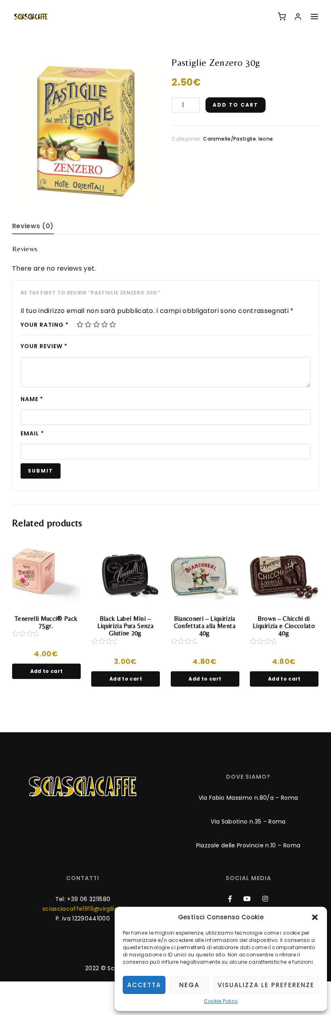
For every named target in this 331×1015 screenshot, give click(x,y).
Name (32, 399)
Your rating (45, 325)
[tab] (33, 226)
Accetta (144, 985)
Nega (189, 985)
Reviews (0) (33, 226)
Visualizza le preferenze (266, 985)
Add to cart (235, 104)
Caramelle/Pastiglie (229, 138)
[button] (315, 917)
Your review (44, 346)
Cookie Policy (221, 1001)
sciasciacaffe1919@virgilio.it (82, 909)
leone (265, 138)
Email (32, 433)
